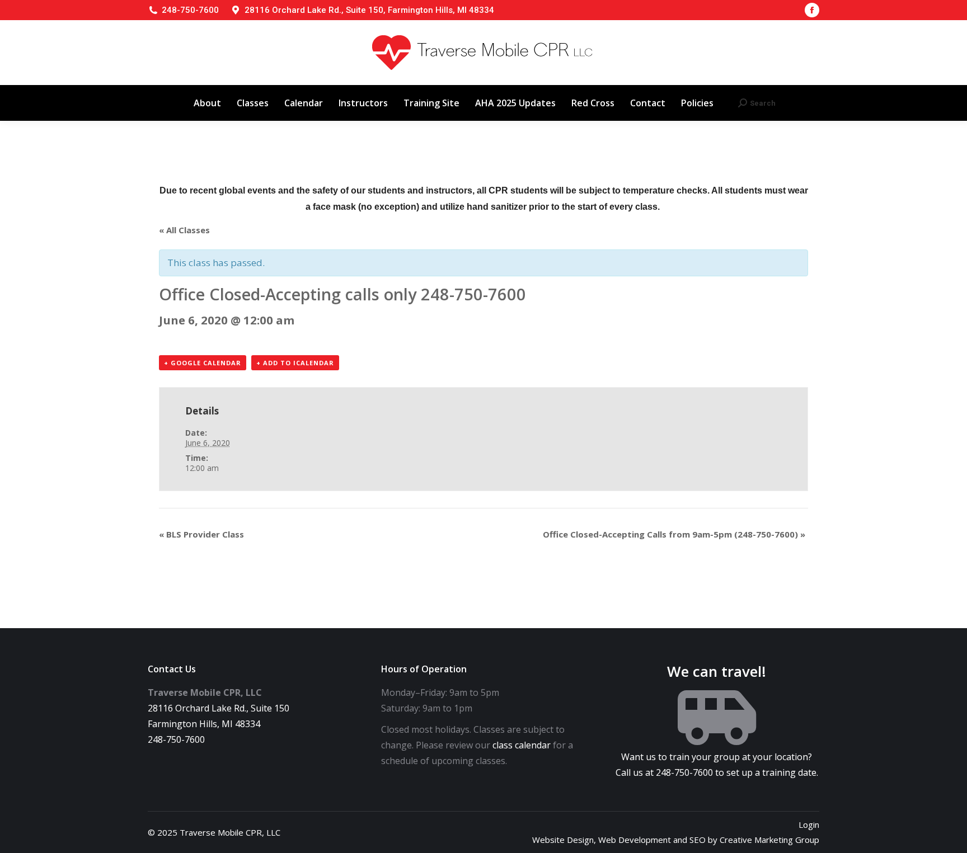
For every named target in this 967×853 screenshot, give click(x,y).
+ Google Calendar (202, 363)
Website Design (563, 839)
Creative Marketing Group (769, 839)
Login (809, 824)
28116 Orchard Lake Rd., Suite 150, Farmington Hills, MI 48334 (369, 10)
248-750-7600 (190, 10)
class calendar (521, 745)
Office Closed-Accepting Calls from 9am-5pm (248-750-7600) (674, 534)
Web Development (634, 839)
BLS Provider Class (201, 534)
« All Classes (184, 229)
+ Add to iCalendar (295, 363)
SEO (697, 839)
